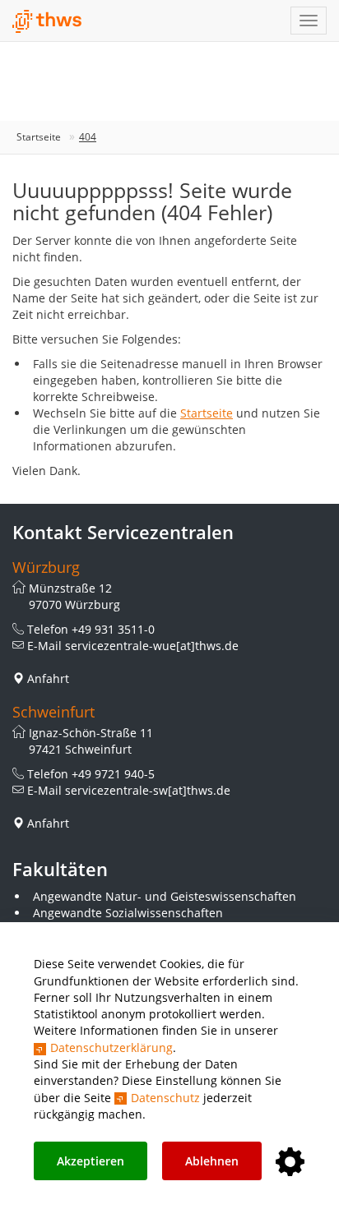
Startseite (38, 137)
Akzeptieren (90, 1161)
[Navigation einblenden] (308, 21)
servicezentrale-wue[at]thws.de (152, 645)
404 (87, 137)
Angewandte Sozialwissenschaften (128, 913)
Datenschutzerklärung (111, 1047)
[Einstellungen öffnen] (290, 1162)
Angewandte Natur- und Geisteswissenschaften (164, 896)
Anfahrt (48, 678)
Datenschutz (165, 1097)
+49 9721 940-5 (113, 774)
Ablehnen (212, 1161)
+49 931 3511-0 (113, 629)
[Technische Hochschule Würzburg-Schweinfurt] (47, 21)
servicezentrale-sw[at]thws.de (147, 790)
